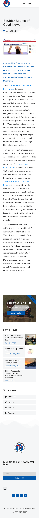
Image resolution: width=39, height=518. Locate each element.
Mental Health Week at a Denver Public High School (14, 337)
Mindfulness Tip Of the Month (14, 350)
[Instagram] (17, 495)
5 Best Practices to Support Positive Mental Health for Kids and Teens (14, 374)
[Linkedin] (21, 495)
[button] (19, 397)
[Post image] (30, 339)
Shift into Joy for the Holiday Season (12, 362)
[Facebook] (13, 495)
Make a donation (16, 313)
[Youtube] (25, 495)
